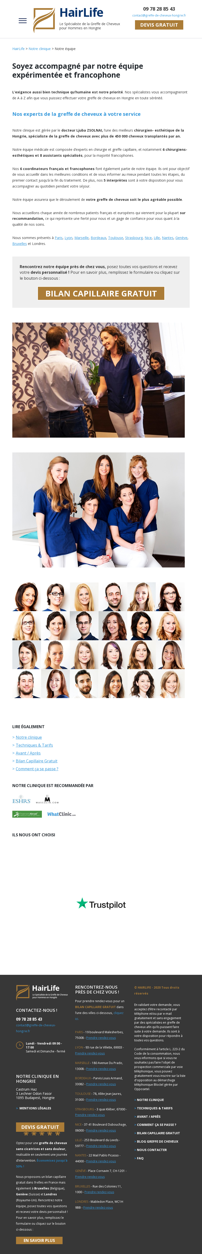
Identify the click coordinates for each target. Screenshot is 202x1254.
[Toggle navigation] (22, 20)
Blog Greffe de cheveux (157, 1141)
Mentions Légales (35, 1108)
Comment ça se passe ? (37, 769)
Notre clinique (29, 737)
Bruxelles (19, 243)
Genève (181, 237)
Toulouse (115, 237)
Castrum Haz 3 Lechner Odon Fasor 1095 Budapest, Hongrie (35, 1093)
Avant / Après (28, 753)
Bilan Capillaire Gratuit (36, 761)
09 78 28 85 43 (159, 9)
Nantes (167, 237)
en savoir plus (39, 1240)
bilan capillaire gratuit (101, 293)
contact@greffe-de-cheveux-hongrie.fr (159, 15)
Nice (148, 237)
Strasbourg (134, 237)
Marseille (81, 237)
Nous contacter (152, 1150)
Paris (59, 237)
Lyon (68, 237)
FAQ (140, 1158)
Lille (157, 237)
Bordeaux (98, 237)
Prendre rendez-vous (101, 1038)
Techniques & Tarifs (34, 745)
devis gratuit (159, 24)
